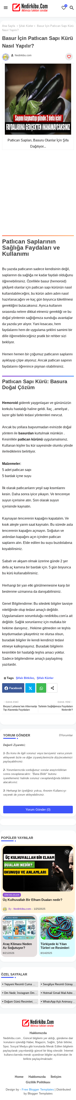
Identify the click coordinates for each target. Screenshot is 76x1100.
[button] (72, 8)
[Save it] (69, 56)
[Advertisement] (38, 195)
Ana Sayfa (8, 25)
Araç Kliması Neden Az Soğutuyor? (17, 946)
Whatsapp (41, 688)
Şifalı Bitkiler (25, 678)
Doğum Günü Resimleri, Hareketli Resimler (21, 1001)
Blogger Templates (40, 1093)
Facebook (15, 688)
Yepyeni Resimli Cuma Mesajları (21, 984)
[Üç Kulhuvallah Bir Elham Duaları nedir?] (38, 868)
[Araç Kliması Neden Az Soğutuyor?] (19, 928)
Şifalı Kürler (26, 25)
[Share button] (52, 688)
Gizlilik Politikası (38, 1082)
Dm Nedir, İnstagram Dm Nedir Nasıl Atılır (21, 993)
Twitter (30, 688)
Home (19, 1076)
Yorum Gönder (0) (38, 809)
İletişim (56, 1076)
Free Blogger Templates (38, 1089)
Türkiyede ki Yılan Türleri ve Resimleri (55, 946)
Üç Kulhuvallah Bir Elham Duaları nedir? (32, 900)
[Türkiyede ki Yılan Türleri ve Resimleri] (57, 928)
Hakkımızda (37, 1076)
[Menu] (5, 7)
